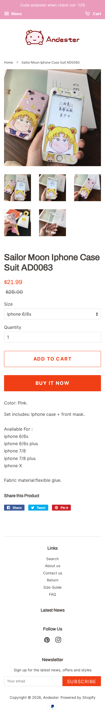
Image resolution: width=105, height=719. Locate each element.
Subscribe (81, 681)
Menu (16, 13)
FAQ (52, 594)
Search (52, 559)
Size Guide (52, 587)
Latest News (53, 610)
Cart (96, 13)
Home (8, 62)
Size (8, 304)
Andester (50, 697)
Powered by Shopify (78, 697)
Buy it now (53, 383)
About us (52, 566)
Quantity (12, 327)
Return (52, 580)
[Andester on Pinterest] (47, 641)
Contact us (52, 573)
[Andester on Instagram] (58, 641)
